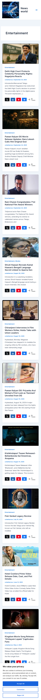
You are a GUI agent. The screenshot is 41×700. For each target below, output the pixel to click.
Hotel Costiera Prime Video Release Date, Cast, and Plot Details (18, 576)
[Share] (13, 99)
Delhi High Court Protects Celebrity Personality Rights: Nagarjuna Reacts (19, 73)
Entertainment (10, 67)
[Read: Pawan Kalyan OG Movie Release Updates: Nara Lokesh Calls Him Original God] (20, 119)
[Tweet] (7, 99)
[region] (20, 681)
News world (24, 10)
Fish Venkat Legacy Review (18, 516)
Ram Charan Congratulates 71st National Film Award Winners (20, 203)
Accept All (20, 684)
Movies (17, 261)
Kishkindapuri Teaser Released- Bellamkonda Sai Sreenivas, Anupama (20, 455)
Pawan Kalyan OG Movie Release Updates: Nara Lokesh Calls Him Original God (19, 139)
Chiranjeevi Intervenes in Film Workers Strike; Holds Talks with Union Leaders (20, 330)
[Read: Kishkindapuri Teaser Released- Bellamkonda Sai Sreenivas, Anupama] (20, 436)
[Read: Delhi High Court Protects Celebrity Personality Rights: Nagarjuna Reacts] (20, 54)
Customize (20, 689)
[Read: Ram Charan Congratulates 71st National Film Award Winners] (20, 184)
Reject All (20, 695)
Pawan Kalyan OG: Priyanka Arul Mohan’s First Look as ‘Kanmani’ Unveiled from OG (20, 393)
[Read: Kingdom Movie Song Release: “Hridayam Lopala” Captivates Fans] (20, 619)
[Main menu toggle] (36, 10)
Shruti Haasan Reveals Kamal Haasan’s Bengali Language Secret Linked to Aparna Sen (19, 267)
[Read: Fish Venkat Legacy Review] (20, 498)
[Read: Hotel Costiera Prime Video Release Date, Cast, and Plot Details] (20, 556)
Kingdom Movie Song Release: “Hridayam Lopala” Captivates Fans (19, 639)
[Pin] (18, 99)
